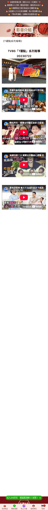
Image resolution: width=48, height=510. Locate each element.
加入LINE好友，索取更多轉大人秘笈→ (22, 497)
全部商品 (5, 509)
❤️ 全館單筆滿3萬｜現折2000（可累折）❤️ (24, 2)
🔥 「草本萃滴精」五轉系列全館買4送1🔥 (24, 14)
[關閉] (40, 497)
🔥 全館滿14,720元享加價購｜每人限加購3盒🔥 (24, 11)
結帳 (43, 507)
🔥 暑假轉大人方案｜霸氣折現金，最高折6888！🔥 (24, 5)
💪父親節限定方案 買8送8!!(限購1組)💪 (24, 8)
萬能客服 (14, 509)
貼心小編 (24, 509)
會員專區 (34, 509)
